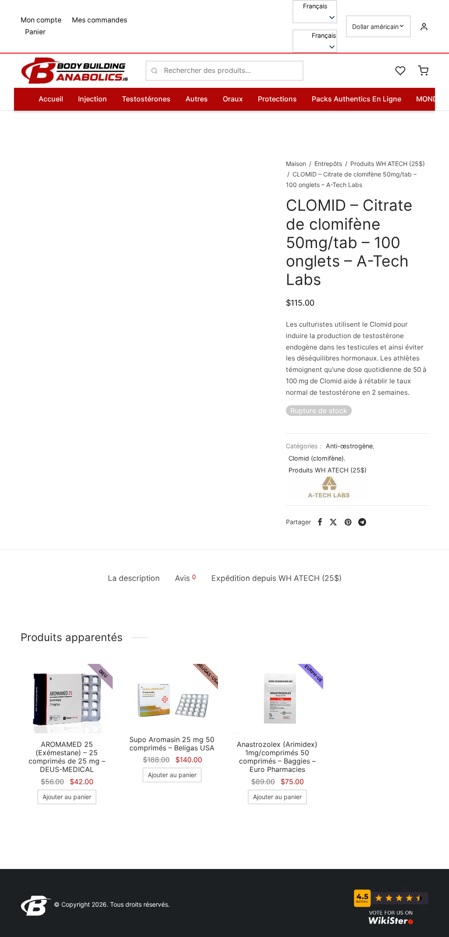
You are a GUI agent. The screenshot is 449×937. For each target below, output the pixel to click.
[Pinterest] (348, 522)
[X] (333, 522)
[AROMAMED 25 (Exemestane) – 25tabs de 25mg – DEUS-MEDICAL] (67, 698)
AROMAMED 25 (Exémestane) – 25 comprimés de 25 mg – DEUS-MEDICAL (67, 757)
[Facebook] (320, 522)
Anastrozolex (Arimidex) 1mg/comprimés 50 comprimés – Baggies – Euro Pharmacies (277, 757)
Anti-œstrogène (349, 446)
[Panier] (423, 70)
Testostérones (146, 98)
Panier (35, 32)
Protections (277, 98)
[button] (314, 35)
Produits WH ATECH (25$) (387, 163)
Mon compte (41, 20)
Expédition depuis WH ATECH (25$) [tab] (276, 578)
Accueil (51, 98)
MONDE (429, 98)
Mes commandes (99, 20)
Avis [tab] (185, 578)
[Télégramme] (362, 522)
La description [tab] (134, 578)
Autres (196, 98)
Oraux (233, 98)
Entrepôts (328, 163)
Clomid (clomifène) (316, 458)
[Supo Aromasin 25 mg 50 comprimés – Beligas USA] (172, 696)
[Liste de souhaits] (401, 70)
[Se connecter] (424, 26)
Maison (296, 163)
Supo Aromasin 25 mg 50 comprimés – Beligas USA (171, 743)
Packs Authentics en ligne (356, 98)
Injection (92, 98)
